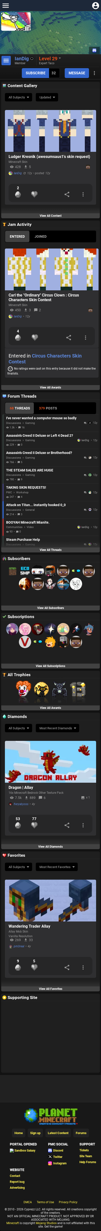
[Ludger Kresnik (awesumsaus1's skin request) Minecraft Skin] (50, 131)
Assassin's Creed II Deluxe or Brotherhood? (39, 453)
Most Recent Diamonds (55, 728)
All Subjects (17, 97)
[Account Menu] (95, 5)
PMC (9, 492)
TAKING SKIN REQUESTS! (26, 487)
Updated (45, 97)
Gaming (30, 423)
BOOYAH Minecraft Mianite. (28, 522)
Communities (14, 527)
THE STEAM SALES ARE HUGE (29, 470)
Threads (20, 408)
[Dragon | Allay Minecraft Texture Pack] (50, 762)
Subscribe (35, 73)
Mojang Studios (46, 1223)
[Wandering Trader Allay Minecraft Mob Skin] (50, 900)
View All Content (51, 216)
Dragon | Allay (21, 787)
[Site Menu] (5, 5)
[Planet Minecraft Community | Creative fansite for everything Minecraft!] (50, 1116)
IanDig (18, 173)
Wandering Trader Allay (29, 926)
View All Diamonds (50, 846)
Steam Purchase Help (23, 540)
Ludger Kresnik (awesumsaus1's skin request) (49, 156)
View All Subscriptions (50, 666)
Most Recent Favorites (55, 867)
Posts (48, 408)
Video (30, 527)
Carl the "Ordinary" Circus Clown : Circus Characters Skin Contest (44, 297)
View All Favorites (50, 989)
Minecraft (12, 1223)
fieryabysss (21, 804)
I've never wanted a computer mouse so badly (41, 418)
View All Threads (51, 550)
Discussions (13, 423)
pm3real (19, 946)
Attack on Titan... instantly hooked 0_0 (36, 505)
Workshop (22, 492)
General (30, 510)
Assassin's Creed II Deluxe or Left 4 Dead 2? (39, 435)
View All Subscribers (50, 608)
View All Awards (50, 387)
